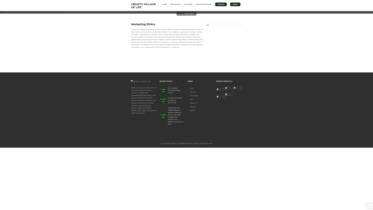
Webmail (193, 107)
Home (164, 4)
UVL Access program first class (174, 90)
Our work (188, 4)
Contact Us (193, 103)
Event (235, 4)
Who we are (175, 4)
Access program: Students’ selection (175, 100)
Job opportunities (204, 4)
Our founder (194, 96)
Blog (191, 99)
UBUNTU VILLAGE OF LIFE (143, 6)
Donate (221, 4)
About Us (193, 92)
